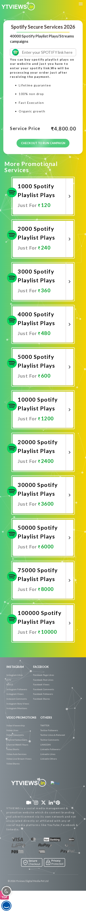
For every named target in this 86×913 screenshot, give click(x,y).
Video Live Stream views (19, 758)
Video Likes (12, 730)
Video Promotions (21, 717)
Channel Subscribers (16, 739)
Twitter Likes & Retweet (52, 735)
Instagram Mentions (16, 708)
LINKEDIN (45, 744)
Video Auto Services (16, 754)
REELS (9, 684)
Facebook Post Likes (43, 679)
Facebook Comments (43, 689)
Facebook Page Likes (43, 675)
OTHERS (46, 717)
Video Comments (15, 735)
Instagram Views (15, 694)
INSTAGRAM (15, 667)
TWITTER (44, 725)
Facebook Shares (41, 698)
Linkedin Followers (50, 749)
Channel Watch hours (17, 744)
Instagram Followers (16, 689)
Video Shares (13, 763)
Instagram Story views (17, 703)
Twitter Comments (49, 739)
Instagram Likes (14, 675)
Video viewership (15, 725)
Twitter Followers (49, 730)
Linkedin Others (48, 758)
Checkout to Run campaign (43, 143)
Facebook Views (41, 684)
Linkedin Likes (47, 754)
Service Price (25, 128)
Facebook (41, 667)
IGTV (8, 679)
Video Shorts (12, 749)
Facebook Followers (43, 694)
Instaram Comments (16, 698)
